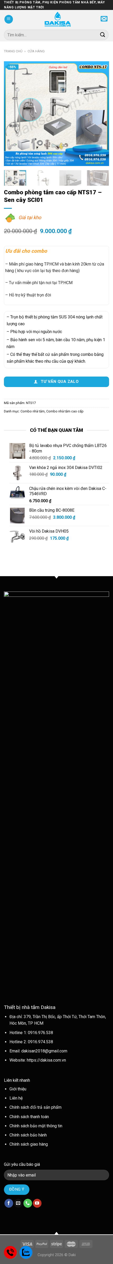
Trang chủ (13, 51)
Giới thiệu (17, 1088)
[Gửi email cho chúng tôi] (18, 1203)
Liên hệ (16, 1098)
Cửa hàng (36, 51)
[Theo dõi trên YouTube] (37, 1203)
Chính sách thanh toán (29, 1116)
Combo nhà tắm (32, 411)
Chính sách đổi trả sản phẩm (35, 1107)
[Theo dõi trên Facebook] (8, 1203)
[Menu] (8, 19)
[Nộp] (102, 35)
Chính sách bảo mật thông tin (35, 1125)
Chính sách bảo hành (28, 1135)
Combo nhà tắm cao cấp (65, 411)
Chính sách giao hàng (28, 1144)
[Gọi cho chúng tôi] (27, 1203)
